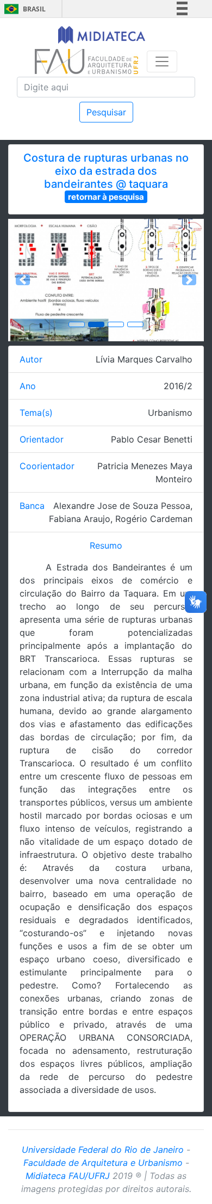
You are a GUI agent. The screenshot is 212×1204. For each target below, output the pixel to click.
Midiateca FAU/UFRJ (68, 1175)
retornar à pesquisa (106, 197)
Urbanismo (170, 412)
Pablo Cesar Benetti (151, 439)
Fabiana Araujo (79, 518)
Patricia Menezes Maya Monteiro (144, 472)
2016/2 (178, 385)
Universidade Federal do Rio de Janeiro (103, 1149)
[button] (23, 280)
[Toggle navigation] (162, 61)
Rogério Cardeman (153, 518)
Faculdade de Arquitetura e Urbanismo (103, 1162)
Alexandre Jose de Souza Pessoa (121, 505)
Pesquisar (106, 112)
